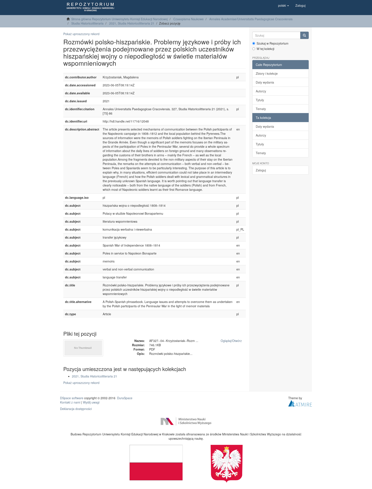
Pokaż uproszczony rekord (81, 34)
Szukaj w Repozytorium (272, 43)
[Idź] (304, 35)
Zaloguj (261, 170)
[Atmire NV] (300, 403)
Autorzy (261, 91)
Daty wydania (265, 82)
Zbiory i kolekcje (267, 73)
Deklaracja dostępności (76, 409)
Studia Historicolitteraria (87, 23)
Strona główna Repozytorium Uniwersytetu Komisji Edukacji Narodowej (119, 19)
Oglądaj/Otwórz (231, 340)
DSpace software (71, 398)
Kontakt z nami (70, 402)
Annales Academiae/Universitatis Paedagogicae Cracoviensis (251, 19)
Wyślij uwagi (91, 402)
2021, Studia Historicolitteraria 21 (131, 23)
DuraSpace (124, 398)
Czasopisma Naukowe (188, 19)
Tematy (261, 109)
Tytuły (260, 100)
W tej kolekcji (265, 49)
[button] (283, 5)
